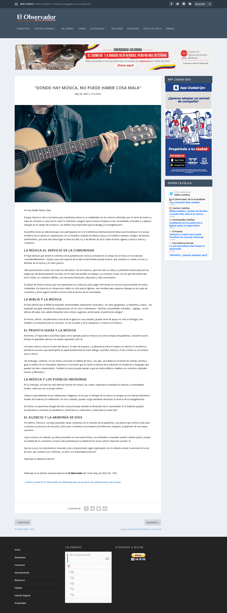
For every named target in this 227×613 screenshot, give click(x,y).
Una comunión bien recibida (184, 202)
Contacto (20, 565)
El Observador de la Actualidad (188, 199)
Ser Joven (117, 28)
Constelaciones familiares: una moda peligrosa (58, 3)
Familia (170, 28)
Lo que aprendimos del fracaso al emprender (187, 247)
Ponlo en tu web (94, 600)
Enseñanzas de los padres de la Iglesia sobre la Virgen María (185, 224)
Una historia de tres (182, 243)
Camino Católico (181, 208)
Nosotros (20, 580)
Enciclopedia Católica (183, 219)
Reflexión (133, 28)
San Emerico (81, 582)
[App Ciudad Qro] (188, 129)
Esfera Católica (182, 194)
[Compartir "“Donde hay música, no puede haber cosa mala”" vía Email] (99, 509)
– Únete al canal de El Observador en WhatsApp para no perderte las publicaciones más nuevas (72, 482)
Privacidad (20, 603)
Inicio (17, 549)
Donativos (23, 28)
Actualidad (97, 28)
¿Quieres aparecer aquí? (194, 255)
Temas (82, 28)
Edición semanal (44, 28)
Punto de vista (152, 28)
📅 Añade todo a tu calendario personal (88, 566)
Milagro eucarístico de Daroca (91, 577)
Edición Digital (22, 595)
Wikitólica (175, 255)
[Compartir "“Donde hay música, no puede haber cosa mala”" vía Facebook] (86, 509)
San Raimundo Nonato (87, 571)
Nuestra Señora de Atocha (84, 560)
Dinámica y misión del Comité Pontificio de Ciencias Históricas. (186, 236)
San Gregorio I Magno (87, 588)
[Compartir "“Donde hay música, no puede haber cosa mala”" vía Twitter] (92, 509)
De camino (67, 28)
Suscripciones (22, 572)
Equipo (18, 587)
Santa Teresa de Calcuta (88, 594)
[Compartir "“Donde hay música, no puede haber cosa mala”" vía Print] (105, 509)
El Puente (177, 231)
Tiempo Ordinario (79, 557)
